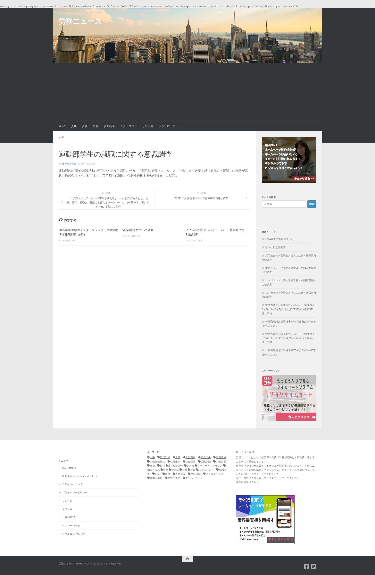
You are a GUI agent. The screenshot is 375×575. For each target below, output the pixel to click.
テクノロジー (128, 126)
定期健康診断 (175, 465)
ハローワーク (72, 525)
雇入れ (190, 465)
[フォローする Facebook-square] (306, 566)
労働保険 (206, 461)
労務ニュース (80, 21)
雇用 (152, 465)
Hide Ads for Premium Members (79, 476)
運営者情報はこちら (247, 482)
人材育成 (180, 473)
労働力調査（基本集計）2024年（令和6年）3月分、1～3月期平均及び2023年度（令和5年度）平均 (288, 309)
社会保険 (190, 461)
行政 (192, 469)
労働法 (175, 469)
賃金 (165, 469)
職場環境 (221, 457)
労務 (85, 126)
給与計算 (165, 457)
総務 (95, 126)
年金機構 (70, 517)
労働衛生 (109, 126)
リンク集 (147, 126)
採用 (162, 465)
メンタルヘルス (214, 473)
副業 (157, 473)
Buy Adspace (69, 467)
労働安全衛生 (157, 461)
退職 (167, 473)
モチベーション (194, 478)
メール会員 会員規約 (74, 533)
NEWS (62, 126)
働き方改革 (153, 469)
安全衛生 (206, 457)
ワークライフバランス (210, 465)
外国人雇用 (156, 478)
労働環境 (190, 457)
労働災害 (221, 461)
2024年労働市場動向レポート (282, 239)
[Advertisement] (187, 92)
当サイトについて (72, 484)
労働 (184, 469)
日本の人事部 (69, 163)
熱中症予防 (174, 478)
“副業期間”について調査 (138, 230)
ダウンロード (167, 126)
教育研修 (195, 473)
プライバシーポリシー (75, 492)
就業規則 (175, 461)
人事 (74, 126)
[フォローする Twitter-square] (313, 566)
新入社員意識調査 (275, 247)
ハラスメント (206, 469)
